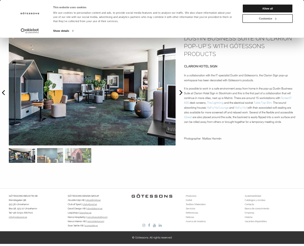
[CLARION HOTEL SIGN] (22, 155)
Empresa (249, 212)
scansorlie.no (91, 225)
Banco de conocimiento (257, 208)
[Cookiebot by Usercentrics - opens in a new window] (29, 31)
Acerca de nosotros (196, 221)
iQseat (188, 117)
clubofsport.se (90, 204)
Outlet (189, 200)
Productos (191, 196)
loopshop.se (85, 212)
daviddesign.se (94, 208)
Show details (61, 30)
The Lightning (215, 103)
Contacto (249, 204)
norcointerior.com (95, 221)
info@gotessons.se (18, 217)
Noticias (190, 217)
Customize (265, 18)
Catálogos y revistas (255, 200)
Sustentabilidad (253, 196)
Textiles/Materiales (195, 204)
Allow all (267, 8)
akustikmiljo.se (93, 200)
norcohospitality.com (97, 217)
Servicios (190, 208)
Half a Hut (241, 108)
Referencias (192, 212)
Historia (248, 217)
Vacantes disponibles (256, 221)
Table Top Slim (263, 103)
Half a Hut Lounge (218, 108)
